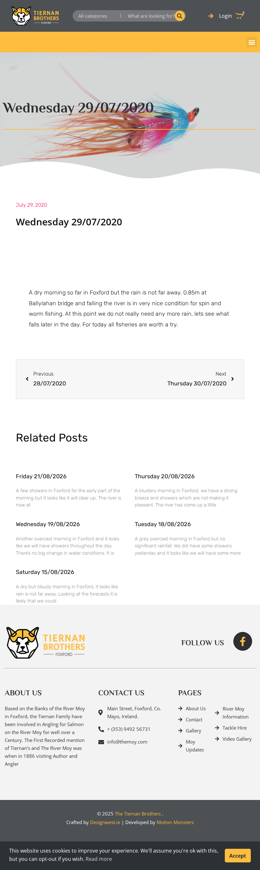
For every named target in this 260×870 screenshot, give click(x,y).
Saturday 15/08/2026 (45, 572)
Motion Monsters (175, 822)
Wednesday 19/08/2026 (48, 524)
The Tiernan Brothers (138, 813)
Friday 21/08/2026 (41, 476)
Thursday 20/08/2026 (165, 476)
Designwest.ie (105, 822)
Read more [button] (99, 858)
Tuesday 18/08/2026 (163, 524)
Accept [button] (237, 855)
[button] (251, 42)
